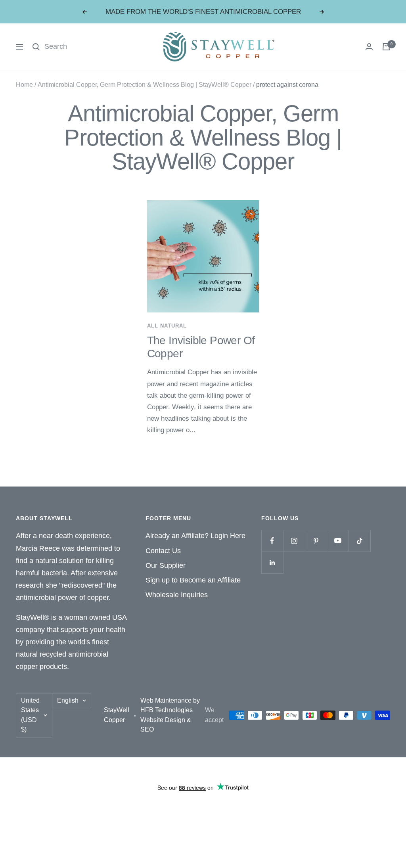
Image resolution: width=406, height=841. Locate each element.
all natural (167, 326)
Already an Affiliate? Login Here (195, 536)
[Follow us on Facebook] (272, 541)
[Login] (369, 46)
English (68, 700)
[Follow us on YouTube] (338, 541)
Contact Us (163, 551)
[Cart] (386, 46)
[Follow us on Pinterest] (316, 541)
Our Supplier (166, 565)
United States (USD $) (30, 715)
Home (24, 84)
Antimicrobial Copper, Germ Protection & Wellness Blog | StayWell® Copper (144, 84)
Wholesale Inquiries (177, 595)
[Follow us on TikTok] (359, 541)
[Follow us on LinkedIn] (272, 562)
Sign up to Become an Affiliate (193, 580)
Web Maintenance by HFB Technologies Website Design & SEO (170, 715)
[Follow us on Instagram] (294, 541)
